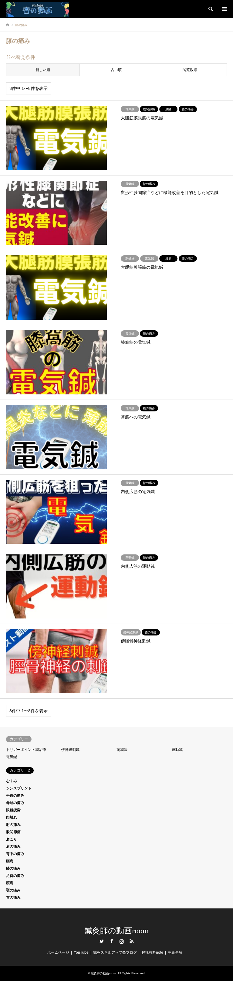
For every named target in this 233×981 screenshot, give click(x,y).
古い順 (116, 70)
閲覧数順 (190, 70)
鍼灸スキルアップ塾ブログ (115, 952)
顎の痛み (13, 890)
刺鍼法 (121, 750)
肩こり (11, 839)
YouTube (81, 952)
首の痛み (13, 897)
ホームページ (58, 952)
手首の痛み (15, 795)
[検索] (210, 9)
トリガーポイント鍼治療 (26, 750)
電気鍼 (11, 757)
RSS (132, 941)
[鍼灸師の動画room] (37, 9)
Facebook (112, 941)
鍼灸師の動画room (116, 930)
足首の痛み (15, 876)
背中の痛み (15, 854)
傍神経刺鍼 (70, 750)
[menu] (224, 9)
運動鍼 (177, 750)
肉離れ (11, 817)
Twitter (102, 941)
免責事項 (175, 952)
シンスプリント (19, 788)
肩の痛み (13, 846)
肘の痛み (13, 825)
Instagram (122, 941)
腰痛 (9, 861)
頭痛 (9, 883)
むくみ (11, 781)
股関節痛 (13, 832)
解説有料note (152, 952)
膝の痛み (13, 868)
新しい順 (42, 70)
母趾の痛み (15, 803)
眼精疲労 (13, 810)
